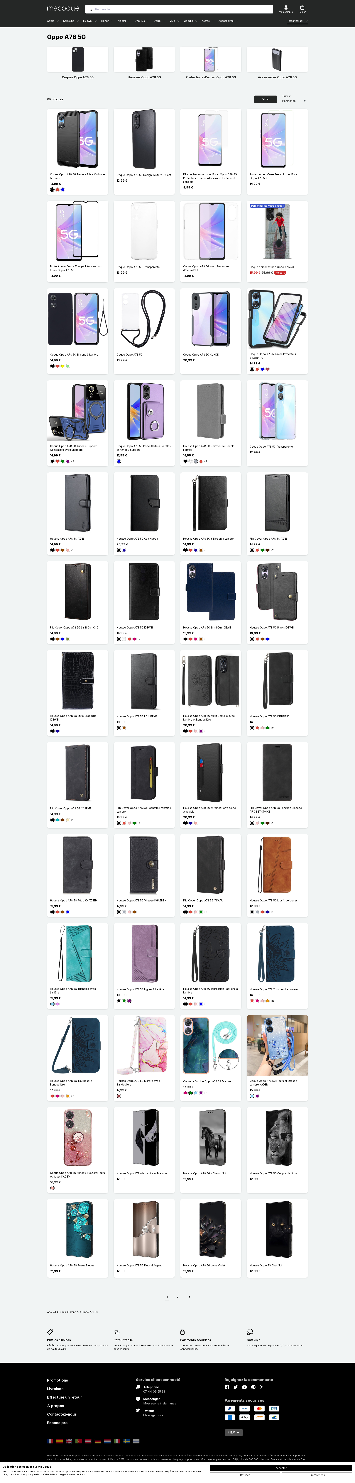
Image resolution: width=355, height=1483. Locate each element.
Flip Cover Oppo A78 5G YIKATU (203, 900)
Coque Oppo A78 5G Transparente (138, 267)
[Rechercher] (90, 9)
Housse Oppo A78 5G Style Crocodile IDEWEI (73, 717)
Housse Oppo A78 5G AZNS (67, 538)
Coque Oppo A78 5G (130, 354)
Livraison (55, 1389)
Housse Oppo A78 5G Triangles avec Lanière (73, 990)
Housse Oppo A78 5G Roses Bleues (72, 1265)
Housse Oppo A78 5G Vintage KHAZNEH (141, 900)
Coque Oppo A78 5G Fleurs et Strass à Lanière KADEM (273, 1082)
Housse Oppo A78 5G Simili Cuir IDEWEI (207, 627)
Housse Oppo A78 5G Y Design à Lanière (208, 538)
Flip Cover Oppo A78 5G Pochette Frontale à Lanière (144, 809)
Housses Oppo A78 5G (144, 77)
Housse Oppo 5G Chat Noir (266, 1265)
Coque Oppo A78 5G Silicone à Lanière (74, 354)
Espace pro (57, 1423)
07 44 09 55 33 (154, 1391)
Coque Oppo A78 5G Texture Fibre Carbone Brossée (77, 176)
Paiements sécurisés (195, 1340)
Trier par (286, 96)
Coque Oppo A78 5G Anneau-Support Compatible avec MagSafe (73, 447)
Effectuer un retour (64, 1397)
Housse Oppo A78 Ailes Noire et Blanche (142, 1173)
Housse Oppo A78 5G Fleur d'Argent (139, 1265)
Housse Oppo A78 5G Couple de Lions (273, 1173)
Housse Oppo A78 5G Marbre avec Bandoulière (138, 1082)
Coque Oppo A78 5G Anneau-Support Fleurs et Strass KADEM (77, 1174)
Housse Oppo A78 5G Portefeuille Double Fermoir (208, 447)
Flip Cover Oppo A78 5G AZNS (269, 538)
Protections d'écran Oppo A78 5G (211, 77)
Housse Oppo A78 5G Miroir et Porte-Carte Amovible (209, 809)
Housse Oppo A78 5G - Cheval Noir (205, 1173)
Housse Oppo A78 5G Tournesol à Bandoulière (71, 1082)
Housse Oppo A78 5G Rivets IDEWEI (272, 627)
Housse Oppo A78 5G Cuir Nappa (137, 538)
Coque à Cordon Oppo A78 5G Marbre (207, 1081)
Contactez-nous (62, 1414)
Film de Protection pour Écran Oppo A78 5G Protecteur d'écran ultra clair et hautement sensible (210, 178)
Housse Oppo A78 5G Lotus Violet (204, 1265)
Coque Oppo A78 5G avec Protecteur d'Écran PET (206, 268)
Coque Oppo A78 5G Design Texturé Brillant (144, 174)
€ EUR (231, 1432)
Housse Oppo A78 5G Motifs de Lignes (273, 900)
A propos (55, 1406)
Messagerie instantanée (159, 1403)
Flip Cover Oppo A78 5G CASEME (70, 808)
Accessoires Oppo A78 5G (277, 77)
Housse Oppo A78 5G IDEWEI (135, 627)
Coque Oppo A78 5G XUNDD (201, 354)
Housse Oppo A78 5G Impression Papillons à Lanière (210, 990)
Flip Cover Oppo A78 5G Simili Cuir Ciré (74, 627)
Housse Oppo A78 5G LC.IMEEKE (137, 716)
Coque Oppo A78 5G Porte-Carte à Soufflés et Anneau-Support (144, 447)
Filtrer (266, 99)
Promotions (57, 1380)
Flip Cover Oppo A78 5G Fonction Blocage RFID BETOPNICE (276, 809)
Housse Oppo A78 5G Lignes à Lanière (140, 989)
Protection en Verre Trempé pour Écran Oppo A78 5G (274, 176)
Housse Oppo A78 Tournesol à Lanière (274, 989)
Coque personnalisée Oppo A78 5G (272, 267)
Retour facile (123, 1340)
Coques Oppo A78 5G (78, 77)
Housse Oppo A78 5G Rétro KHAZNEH (73, 900)
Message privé (153, 1415)
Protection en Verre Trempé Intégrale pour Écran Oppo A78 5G (76, 268)
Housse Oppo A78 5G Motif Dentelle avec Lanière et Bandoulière (209, 717)
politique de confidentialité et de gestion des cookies (55, 1474)
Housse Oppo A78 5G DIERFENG (270, 716)
